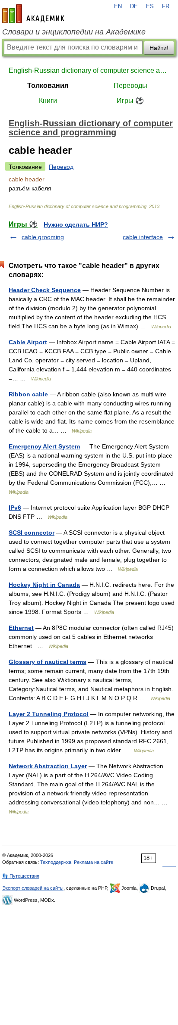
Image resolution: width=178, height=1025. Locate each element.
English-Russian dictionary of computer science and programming (89, 70)
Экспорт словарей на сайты (33, 888)
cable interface (143, 237)
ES (150, 6)
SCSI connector (31, 532)
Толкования (47, 85)
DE (134, 6)
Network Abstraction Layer (48, 766)
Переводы (130, 85)
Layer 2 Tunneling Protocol (49, 713)
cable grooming (43, 237)
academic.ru (33, 13)
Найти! (158, 47)
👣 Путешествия (20, 876)
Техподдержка (55, 862)
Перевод (61, 166)
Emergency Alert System (44, 446)
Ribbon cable (28, 394)
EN (118, 6)
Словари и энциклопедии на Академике (74, 32)
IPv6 (15, 507)
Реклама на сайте (93, 862)
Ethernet (21, 627)
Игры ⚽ (130, 100)
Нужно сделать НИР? (76, 224)
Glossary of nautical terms (47, 661)
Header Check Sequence (45, 290)
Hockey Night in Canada (44, 584)
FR (165, 6)
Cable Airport (28, 342)
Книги (48, 100)
